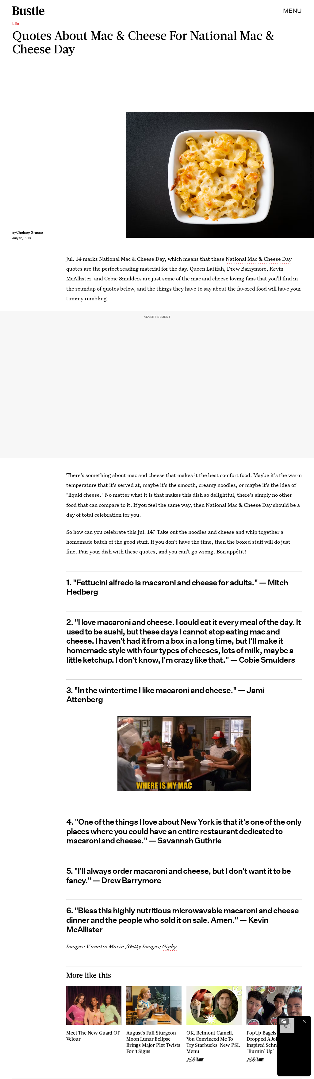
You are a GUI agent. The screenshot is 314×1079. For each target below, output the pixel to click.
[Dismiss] (304, 1021)
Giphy (169, 946)
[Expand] (284, 1021)
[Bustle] (28, 10)
